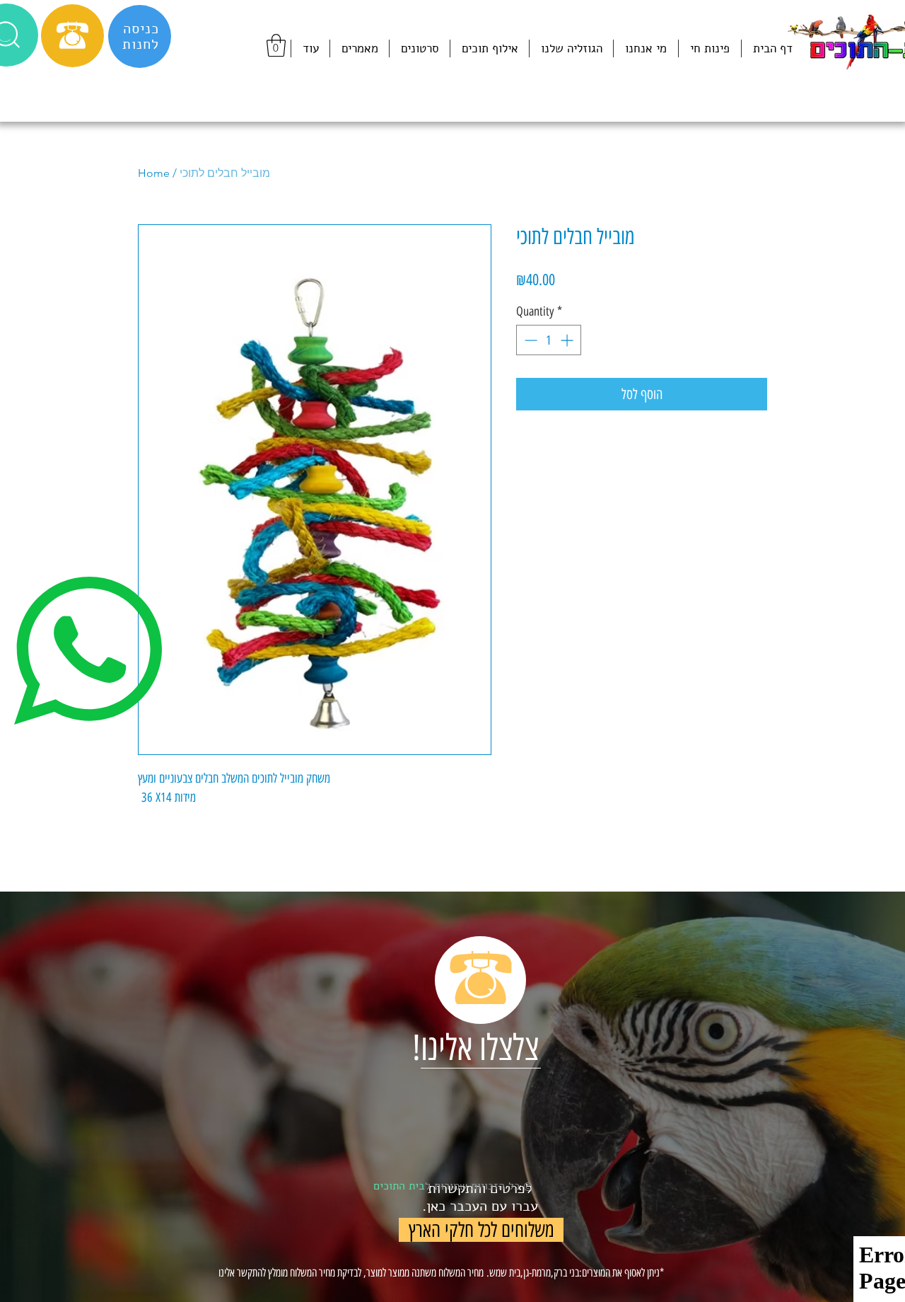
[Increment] (568, 340)
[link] (276, 45)
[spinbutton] (548, 340)
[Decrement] (529, 340)
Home (154, 173)
